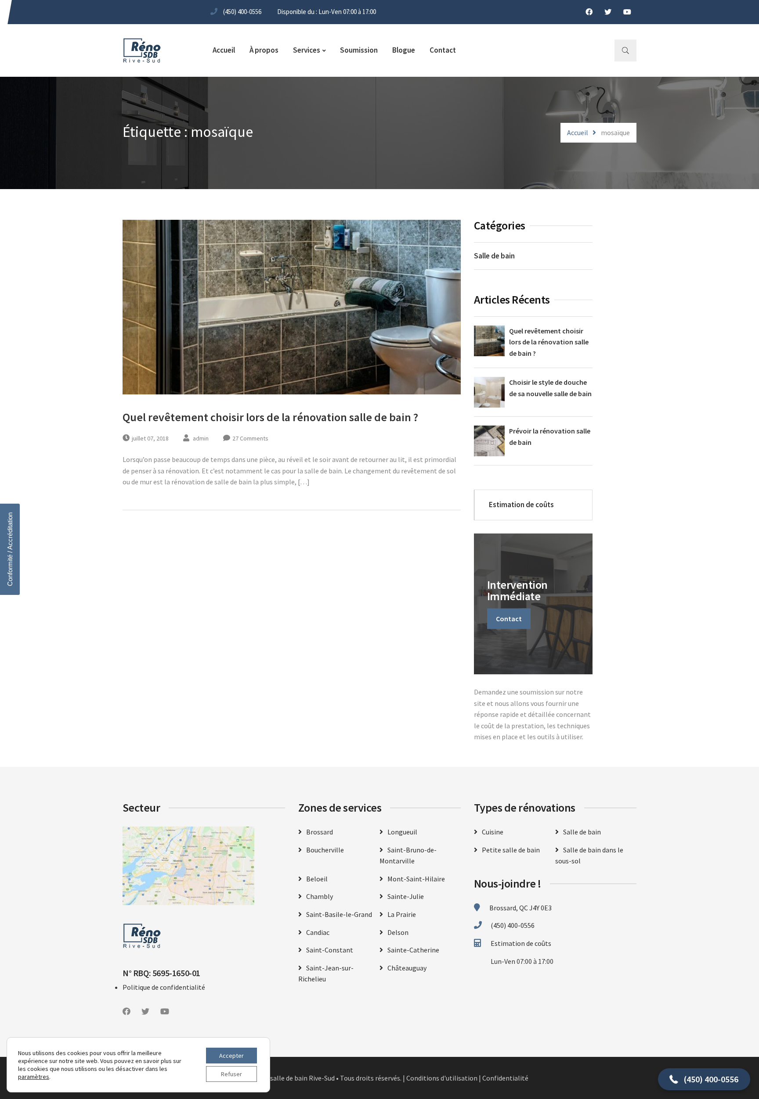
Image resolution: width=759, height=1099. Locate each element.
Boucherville (325, 849)
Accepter (231, 1056)
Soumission (359, 50)
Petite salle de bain (511, 849)
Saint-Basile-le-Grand (339, 914)
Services (306, 50)
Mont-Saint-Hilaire (416, 878)
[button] (704, 1079)
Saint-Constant (329, 949)
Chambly (319, 896)
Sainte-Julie (405, 896)
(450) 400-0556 (242, 11)
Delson (397, 932)
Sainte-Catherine (413, 949)
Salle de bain (494, 256)
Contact (443, 50)
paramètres (33, 1077)
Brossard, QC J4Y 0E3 (520, 907)
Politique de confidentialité (164, 987)
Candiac (317, 932)
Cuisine (492, 831)
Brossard (319, 831)
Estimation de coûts (521, 504)
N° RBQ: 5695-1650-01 (161, 972)
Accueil (224, 50)
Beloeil (317, 878)
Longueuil (402, 831)
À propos (263, 50)
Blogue (403, 50)
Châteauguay (406, 967)
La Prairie (401, 914)
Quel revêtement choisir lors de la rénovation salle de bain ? (270, 417)
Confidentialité (505, 1078)
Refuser (231, 1074)
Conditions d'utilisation (441, 1078)
